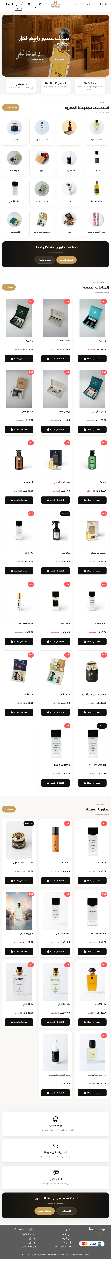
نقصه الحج (65, 694)
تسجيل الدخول (19, 6)
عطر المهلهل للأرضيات (59, 1075)
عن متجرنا (66, 1234)
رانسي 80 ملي (63, 1004)
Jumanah (28, 482)
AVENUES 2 (101, 623)
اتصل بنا (86, 4)
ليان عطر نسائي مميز (97, 1075)
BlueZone (26, 1254)
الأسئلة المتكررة (29, 1234)
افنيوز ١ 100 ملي (26, 933)
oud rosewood (99, 933)
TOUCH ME (64, 862)
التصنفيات (59, 59)
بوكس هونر (101, 341)
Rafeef (103, 482)
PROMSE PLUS (26, 623)
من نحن (76, 4)
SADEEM (102, 862)
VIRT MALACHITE (98, 765)
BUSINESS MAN (62, 765)
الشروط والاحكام (63, 1246)
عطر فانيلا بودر (63, 933)
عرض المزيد (8, 287)
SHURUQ (29, 553)
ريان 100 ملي (101, 1004)
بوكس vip (65, 341)
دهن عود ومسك (99, 553)
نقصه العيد (28, 694)
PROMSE (65, 623)
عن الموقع (66, 1238)
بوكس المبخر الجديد (24, 341)
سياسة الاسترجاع (28, 1246)
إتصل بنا (67, 1242)
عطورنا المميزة (45, 260)
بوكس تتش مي (99, 411)
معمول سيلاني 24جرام (23, 862)
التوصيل (32, 1238)
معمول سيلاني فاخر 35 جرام (94, 694)
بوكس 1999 (64, 411)
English (10, 4)
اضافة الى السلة (93, 359)
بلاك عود (66, 553)
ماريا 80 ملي (27, 1004)
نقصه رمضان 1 (26, 411)
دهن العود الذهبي (62, 482)
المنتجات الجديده (37, 59)
